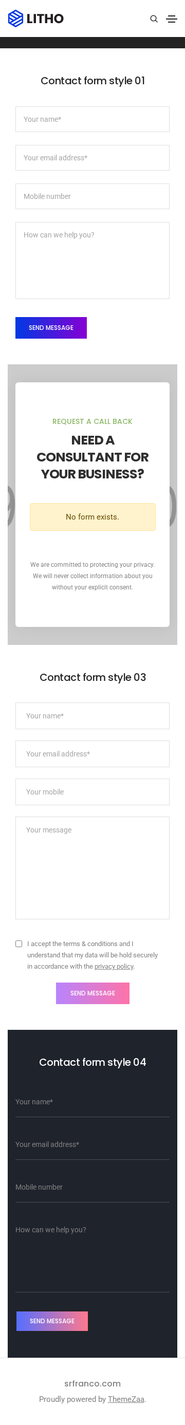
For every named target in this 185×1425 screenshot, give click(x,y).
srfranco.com (92, 1384)
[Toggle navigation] (171, 19)
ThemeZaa (126, 1399)
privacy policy (114, 966)
